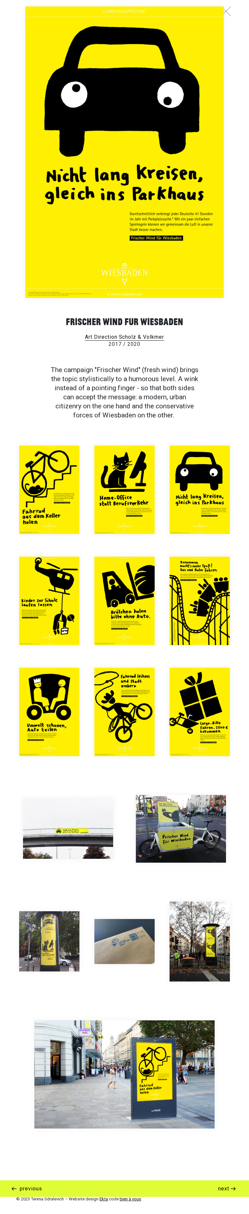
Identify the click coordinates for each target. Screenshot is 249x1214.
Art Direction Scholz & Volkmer (124, 337)
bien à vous (130, 1199)
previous (30, 1189)
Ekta (104, 1199)
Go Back (227, 11)
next (224, 1189)
